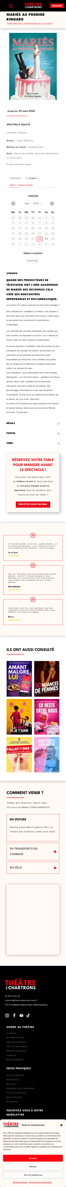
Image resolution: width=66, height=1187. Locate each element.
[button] (61, 1125)
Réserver (57, 6)
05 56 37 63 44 (12, 996)
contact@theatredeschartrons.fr (21, 1000)
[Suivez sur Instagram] (7, 1015)
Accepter (33, 1158)
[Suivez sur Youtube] (21, 1015)
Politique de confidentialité (40, 1182)
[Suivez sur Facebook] (14, 1015)
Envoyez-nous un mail (33, 504)
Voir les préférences (33, 1175)
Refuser (33, 1167)
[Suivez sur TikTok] (28, 1015)
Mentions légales (20, 1182)
